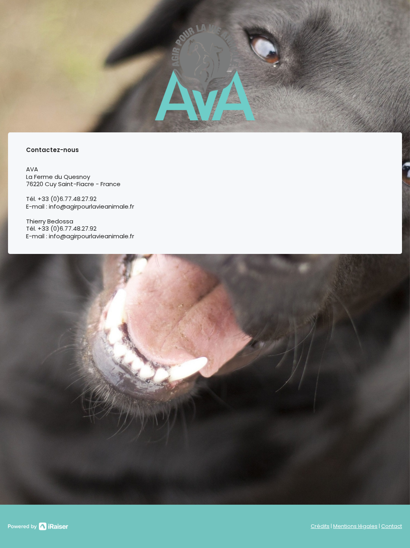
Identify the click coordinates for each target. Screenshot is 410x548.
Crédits (320, 526)
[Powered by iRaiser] (38, 526)
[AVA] (205, 72)
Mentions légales (355, 526)
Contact (391, 526)
